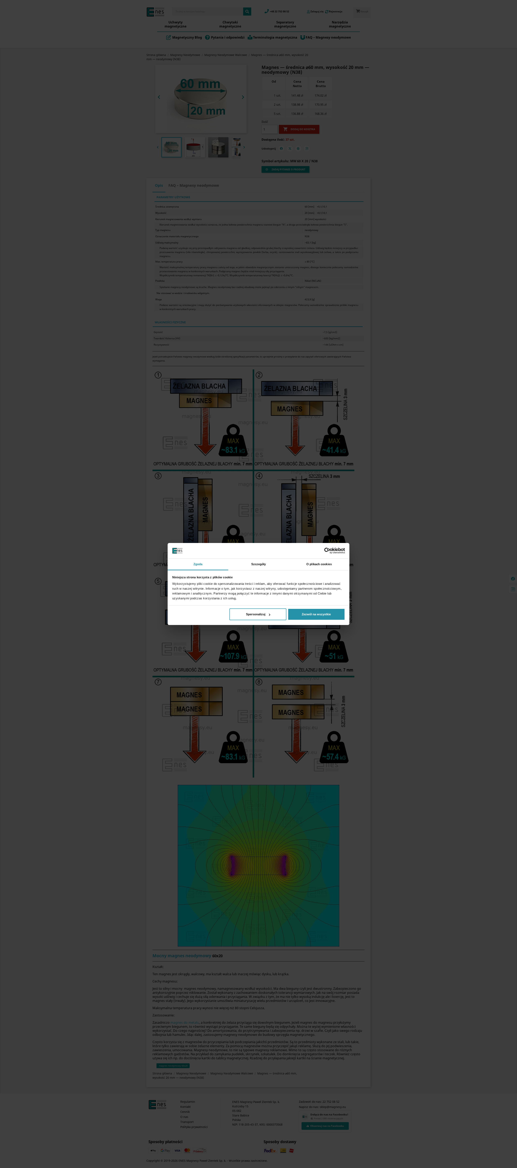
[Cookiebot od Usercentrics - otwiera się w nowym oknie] (327, 551)
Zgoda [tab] (198, 564)
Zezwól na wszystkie (316, 614)
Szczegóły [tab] (258, 564)
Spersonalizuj (255, 614)
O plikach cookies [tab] (319, 564)
